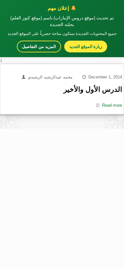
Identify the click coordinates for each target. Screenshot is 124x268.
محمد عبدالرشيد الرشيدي (50, 77)
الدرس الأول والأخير (93, 89)
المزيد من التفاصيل (39, 46)
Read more (112, 105)
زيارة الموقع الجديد (85, 46)
